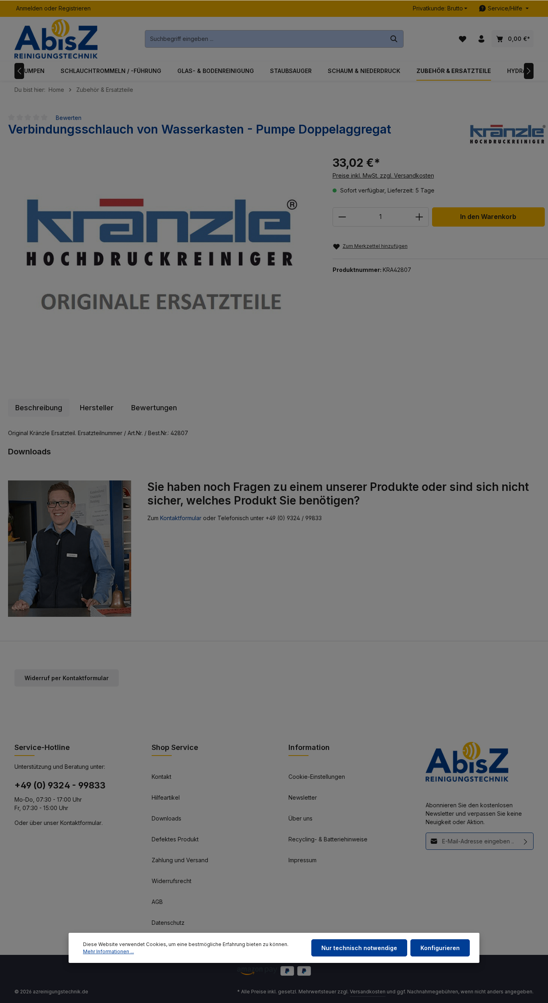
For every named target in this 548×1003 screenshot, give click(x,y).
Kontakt (161, 776)
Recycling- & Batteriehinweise (327, 839)
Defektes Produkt (175, 839)
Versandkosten (368, 992)
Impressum (302, 860)
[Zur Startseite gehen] (55, 39)
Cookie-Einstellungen (316, 776)
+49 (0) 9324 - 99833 (60, 785)
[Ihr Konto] (481, 39)
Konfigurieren (440, 947)
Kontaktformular (180, 518)
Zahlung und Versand (180, 860)
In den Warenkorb (488, 217)
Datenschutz (168, 922)
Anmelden (29, 8)
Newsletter (302, 797)
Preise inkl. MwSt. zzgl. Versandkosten (383, 175)
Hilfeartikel (166, 797)
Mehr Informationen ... (108, 951)
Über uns (300, 818)
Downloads (166, 818)
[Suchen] (394, 39)
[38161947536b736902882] (162, 262)
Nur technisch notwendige (359, 947)
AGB (157, 901)
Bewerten (68, 117)
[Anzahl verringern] (342, 217)
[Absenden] (526, 841)
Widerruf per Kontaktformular (66, 678)
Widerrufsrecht (171, 880)
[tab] (38, 408)
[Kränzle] (508, 134)
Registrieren (75, 8)
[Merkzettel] (462, 39)
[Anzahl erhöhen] (419, 217)
